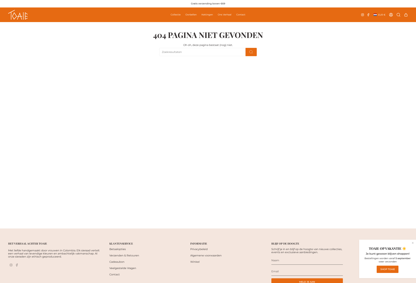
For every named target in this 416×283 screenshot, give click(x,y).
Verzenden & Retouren (124, 255)
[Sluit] (412, 242)
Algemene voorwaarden (206, 255)
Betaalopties (117, 249)
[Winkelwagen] (406, 15)
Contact (114, 274)
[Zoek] (251, 52)
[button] (175, 15)
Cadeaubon (116, 261)
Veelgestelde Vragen (122, 268)
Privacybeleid (199, 249)
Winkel (195, 261)
